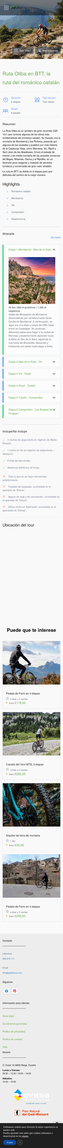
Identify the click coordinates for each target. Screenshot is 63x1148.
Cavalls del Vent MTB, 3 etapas (25, 764)
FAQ (5, 1047)
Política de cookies (12, 1039)
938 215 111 (8, 958)
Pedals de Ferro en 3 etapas (23, 693)
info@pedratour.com (12, 972)
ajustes (25, 1136)
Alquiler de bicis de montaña (23, 835)
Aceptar (10, 1142)
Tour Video (25, 50)
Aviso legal (8, 1016)
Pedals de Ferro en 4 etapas (23, 906)
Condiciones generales (15, 1023)
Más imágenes (50, 50)
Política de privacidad (14, 1031)
